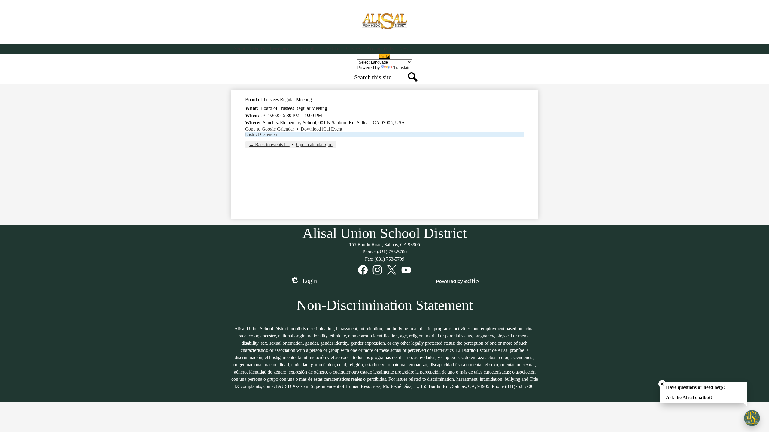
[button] (239, 49)
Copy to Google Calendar (269, 128)
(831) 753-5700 (392, 251)
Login (306, 281)
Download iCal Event (321, 128)
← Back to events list (269, 144)
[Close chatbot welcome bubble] (662, 384)
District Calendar (261, 134)
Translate (401, 67)
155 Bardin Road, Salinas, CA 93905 (384, 244)
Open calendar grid (314, 144)
